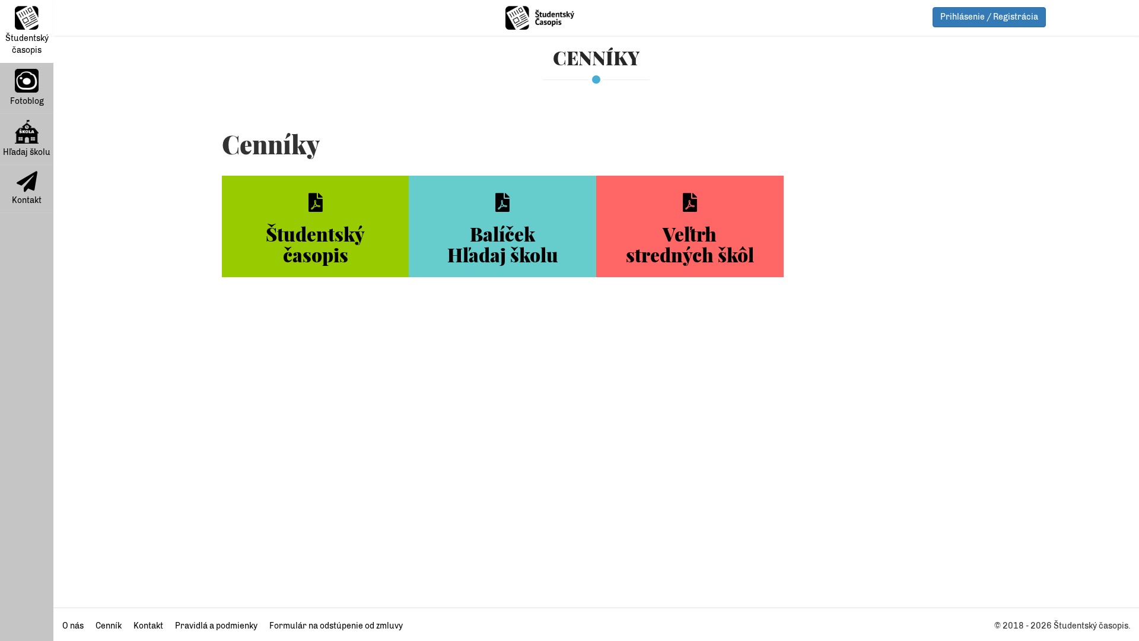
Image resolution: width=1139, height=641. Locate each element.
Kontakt (27, 200)
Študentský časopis (27, 44)
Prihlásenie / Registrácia (989, 17)
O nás (73, 626)
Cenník (109, 626)
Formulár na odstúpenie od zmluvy (336, 626)
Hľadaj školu (26, 152)
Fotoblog (27, 101)
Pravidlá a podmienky (216, 626)
